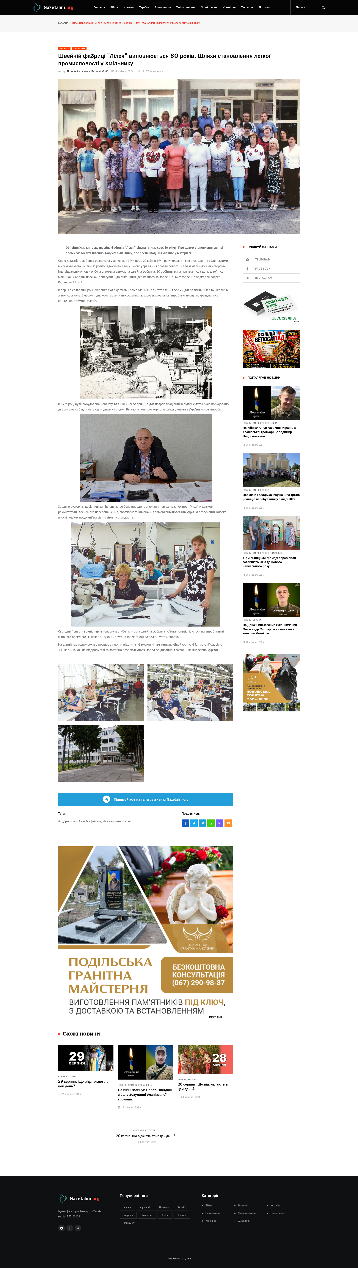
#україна (128, 1215)
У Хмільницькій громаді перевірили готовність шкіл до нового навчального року (269, 562)
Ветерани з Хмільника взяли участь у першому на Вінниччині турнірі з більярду (205, 1096)
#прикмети (129, 1223)
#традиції (145, 1207)
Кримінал (229, 7)
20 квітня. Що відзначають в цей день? (145, 1136)
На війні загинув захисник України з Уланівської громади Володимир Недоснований (269, 432)
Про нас (264, 7)
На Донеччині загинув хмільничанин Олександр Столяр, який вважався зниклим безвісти (270, 629)
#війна (165, 1215)
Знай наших (209, 7)
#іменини (164, 1207)
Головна (99, 7)
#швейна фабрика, (90, 821)
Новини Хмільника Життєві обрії (87, 71)
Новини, (63, 1085)
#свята (127, 1207)
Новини (128, 7)
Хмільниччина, (77, 1085)
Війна (114, 7)
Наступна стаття (144, 1130)
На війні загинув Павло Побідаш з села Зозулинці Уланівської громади (85, 1094)
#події (181, 1207)
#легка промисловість (117, 821)
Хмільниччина (186, 7)
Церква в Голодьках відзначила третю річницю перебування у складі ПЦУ (271, 497)
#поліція (182, 1215)
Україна (144, 7)
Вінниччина (163, 7)
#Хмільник (147, 1215)
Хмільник (247, 7)
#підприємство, (68, 821)
